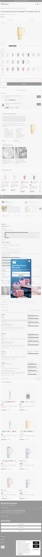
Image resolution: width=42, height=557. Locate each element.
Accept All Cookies (36, 542)
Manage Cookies (36, 549)
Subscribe (21, 275)
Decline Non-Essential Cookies (36, 546)
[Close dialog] (29, 261)
